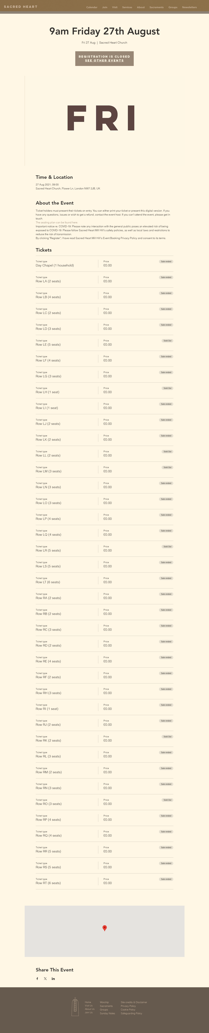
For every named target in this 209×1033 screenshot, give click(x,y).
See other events (104, 60)
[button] (105, 7)
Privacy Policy (128, 1006)
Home (88, 1002)
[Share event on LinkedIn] (53, 978)
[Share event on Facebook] (37, 978)
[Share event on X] (45, 978)
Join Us (89, 1012)
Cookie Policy (128, 1009)
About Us (90, 1009)
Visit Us (89, 1005)
